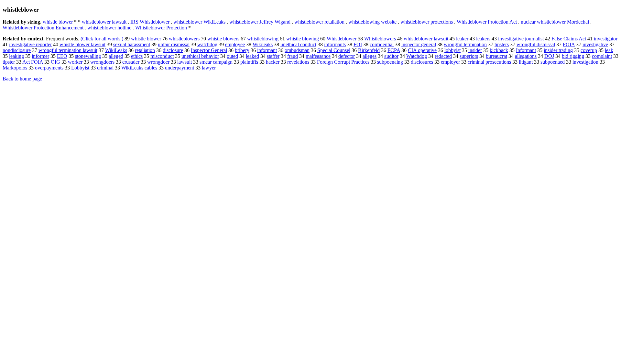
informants (335, 44)
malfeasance (318, 56)
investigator (605, 38)
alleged (116, 56)
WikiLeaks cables (139, 67)
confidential (382, 44)
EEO (62, 56)
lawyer (209, 67)
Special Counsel (333, 50)
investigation (585, 62)
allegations (526, 56)
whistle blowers (223, 38)
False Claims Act (568, 38)
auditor (391, 56)
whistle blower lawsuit (82, 44)
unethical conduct (298, 44)
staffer (273, 56)
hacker (272, 62)
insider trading (558, 50)
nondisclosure (17, 50)
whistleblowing (262, 38)
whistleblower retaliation (319, 22)
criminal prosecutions (489, 62)
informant (267, 50)
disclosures (422, 62)
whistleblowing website (372, 22)
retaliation (145, 50)
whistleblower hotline (109, 27)
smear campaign (216, 62)
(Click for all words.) (102, 38)
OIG (55, 62)
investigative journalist (521, 38)
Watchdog (416, 56)
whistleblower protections (426, 22)
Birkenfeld (369, 50)
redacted (443, 56)
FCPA (393, 50)
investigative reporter (30, 44)
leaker (462, 38)
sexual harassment (131, 44)
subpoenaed (552, 62)
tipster (9, 62)
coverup (589, 50)
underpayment (179, 67)
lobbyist (452, 50)
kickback (499, 50)
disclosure (173, 50)
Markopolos (15, 67)
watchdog (207, 44)
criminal (105, 67)
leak (609, 50)
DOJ (549, 56)
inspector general (418, 44)
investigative (595, 44)
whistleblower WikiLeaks (199, 22)
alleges (369, 56)
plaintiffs (249, 62)
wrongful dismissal (536, 44)
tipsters (502, 44)
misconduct (162, 56)
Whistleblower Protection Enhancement (43, 27)
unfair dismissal (174, 44)
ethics (137, 56)
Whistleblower (341, 38)
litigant (526, 62)
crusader (130, 62)
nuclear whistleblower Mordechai (555, 22)
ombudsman (297, 50)
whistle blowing (302, 38)
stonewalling (88, 56)
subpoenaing (390, 62)
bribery (242, 50)
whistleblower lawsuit (104, 22)
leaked (252, 56)
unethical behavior (200, 56)
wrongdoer (158, 62)
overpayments (49, 67)
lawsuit (184, 62)
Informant (526, 50)
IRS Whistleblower (149, 22)
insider (475, 50)
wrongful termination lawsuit (67, 50)
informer (40, 56)
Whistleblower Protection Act (487, 22)
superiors (469, 56)
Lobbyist (80, 67)
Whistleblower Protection (161, 27)
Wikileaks (263, 44)
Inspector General (209, 50)
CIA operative (422, 50)
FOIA (569, 44)
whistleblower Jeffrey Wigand (259, 22)
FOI (358, 44)
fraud (292, 56)
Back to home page (22, 78)
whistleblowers (184, 38)
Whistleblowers (380, 38)
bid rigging (573, 56)
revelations (298, 62)
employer (450, 62)
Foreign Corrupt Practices (343, 62)
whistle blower (58, 22)
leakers (483, 38)
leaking (16, 56)
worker (75, 62)
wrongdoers (102, 62)
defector (346, 56)
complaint (602, 56)
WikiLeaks (116, 50)
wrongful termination (465, 44)
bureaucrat (496, 56)
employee (235, 44)
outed (232, 56)
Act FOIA (32, 62)
